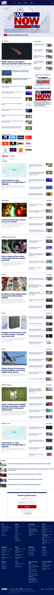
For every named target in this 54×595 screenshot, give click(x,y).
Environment (31, 553)
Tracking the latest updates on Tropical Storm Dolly (35, 248)
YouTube (3, 159)
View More (49, 200)
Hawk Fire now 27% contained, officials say (35, 268)
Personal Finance (45, 552)
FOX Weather (4, 531)
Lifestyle (17, 538)
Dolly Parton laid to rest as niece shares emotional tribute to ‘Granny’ (12, 110)
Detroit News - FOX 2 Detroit (6, 552)
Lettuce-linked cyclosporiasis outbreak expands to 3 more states (37, 410)
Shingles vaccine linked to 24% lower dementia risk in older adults (36, 404)
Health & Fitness (6, 385)
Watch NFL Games (33, 565)
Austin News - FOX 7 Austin (46, 543)
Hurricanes (31, 552)
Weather (31, 547)
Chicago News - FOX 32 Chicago (7, 549)
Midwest (4, 547)
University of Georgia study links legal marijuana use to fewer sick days (37, 398)
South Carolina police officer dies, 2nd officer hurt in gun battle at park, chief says (12, 92)
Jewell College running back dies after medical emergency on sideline (22, 79)
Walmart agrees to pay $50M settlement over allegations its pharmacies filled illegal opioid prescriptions (35, 390)
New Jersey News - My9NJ (33, 535)
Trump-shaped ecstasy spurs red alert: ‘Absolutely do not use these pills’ (13, 87)
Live (3, 524)
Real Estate (44, 555)
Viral (16, 562)
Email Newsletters (46, 568)
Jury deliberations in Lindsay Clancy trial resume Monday (38, 68)
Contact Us (44, 563)
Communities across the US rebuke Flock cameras (36, 454)
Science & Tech (6, 423)
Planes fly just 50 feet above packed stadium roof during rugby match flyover (13, 370)
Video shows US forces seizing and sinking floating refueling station (21, 71)
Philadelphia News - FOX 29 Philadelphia (33, 529)
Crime (16, 532)
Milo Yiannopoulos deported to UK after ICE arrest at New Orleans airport (37, 231)
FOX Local (4, 140)
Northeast (32, 524)
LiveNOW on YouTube (6, 527)
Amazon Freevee (20, 140)
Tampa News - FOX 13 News (47, 532)
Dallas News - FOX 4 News (46, 538)
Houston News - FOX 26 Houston (47, 540)
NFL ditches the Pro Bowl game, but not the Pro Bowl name (36, 373)
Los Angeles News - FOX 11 (19, 552)
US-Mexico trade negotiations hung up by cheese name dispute (13, 116)
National (17, 527)
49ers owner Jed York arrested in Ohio (37, 378)
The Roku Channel (28, 146)
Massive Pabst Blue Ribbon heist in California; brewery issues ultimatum (36, 317)
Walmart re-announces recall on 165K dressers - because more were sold (14, 334)
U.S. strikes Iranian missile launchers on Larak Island (39, 44)
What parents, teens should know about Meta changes (36, 434)
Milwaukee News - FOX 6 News (6, 558)
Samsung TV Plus (5, 152)
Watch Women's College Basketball (32, 578)
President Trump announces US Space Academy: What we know (37, 448)
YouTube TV (12, 159)
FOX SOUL (4, 534)
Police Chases (18, 534)
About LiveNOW (46, 562)
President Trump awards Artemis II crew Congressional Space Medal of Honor (36, 441)
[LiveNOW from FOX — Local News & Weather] (6, 2)
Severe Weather (32, 550)
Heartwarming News (19, 563)
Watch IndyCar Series (33, 573)
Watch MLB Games (33, 569)
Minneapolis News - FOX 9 (6, 555)
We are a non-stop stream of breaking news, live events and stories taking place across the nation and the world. (42, 103)
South (44, 524)
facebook (44, 589)
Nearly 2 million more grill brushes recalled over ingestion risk (36, 342)
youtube (42, 589)
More (31, 2)
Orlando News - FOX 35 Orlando (47, 529)
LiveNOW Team (45, 566)
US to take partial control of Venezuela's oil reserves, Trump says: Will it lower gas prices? (36, 285)
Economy (44, 549)
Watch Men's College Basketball (33, 576)
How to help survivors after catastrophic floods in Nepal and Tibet (13, 258)
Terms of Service (28, 514)
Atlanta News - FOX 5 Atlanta (46, 527)
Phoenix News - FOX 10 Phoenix (20, 549)
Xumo (26, 152)
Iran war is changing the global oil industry (36, 218)
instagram (47, 589)
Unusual (17, 565)
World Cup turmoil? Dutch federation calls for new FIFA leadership (36, 353)
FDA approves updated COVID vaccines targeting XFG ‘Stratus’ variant (37, 417)
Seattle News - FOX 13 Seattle (20, 558)
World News (5, 200)
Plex (18, 146)
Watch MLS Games (33, 582)
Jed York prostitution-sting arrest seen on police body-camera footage (37, 366)
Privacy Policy (28, 512)
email (52, 589)
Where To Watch (5, 526)
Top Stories (17, 526)
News (16, 524)
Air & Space (4, 563)
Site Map (44, 569)
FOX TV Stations (5, 529)
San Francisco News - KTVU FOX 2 (19, 555)
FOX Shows (4, 535)
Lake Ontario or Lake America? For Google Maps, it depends (12, 104)
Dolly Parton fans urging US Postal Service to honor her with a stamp (36, 336)
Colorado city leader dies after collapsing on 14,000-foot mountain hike (12, 121)
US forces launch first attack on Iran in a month (11, 97)
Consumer (44, 553)
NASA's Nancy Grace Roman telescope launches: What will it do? (16, 63)
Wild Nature (4, 568)
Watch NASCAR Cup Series (33, 571)
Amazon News (27, 140)
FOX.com (11, 140)
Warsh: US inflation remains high (35, 323)
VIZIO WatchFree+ (20, 152)
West (16, 547)
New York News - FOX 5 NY (34, 527)
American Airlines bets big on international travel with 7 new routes (37, 330)
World (16, 529)
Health (16, 537)
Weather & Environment (9, 237)
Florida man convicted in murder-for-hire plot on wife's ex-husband (24, 474)
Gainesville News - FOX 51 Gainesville (47, 535)
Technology (4, 566)
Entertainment (18, 540)
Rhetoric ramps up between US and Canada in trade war (39, 56)
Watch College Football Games (33, 567)
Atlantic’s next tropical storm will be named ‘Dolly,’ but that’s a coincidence (37, 262)
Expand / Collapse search (51, 3)
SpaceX (3, 565)
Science (4, 562)
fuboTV (3, 146)
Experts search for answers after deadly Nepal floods (35, 241)
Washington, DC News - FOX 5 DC (34, 532)
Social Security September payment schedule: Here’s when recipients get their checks (29, 463)
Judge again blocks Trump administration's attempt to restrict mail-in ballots (36, 293)
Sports (3, 349)
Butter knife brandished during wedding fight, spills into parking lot (36, 194)
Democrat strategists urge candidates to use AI (37, 300)
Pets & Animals (18, 566)
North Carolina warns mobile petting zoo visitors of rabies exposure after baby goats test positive (12, 127)
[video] (49, 45)
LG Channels (12, 146)
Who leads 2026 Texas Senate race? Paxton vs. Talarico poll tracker (36, 307)
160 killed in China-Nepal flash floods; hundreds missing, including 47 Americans (36, 254)
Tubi (10, 152)
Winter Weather (32, 549)
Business (44, 550)
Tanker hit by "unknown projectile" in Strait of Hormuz (39, 62)
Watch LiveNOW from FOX (18, 35)
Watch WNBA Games (33, 580)
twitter (49, 589)
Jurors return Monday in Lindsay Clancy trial (39, 50)
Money (4, 313)
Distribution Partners (46, 565)
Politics (4, 274)
